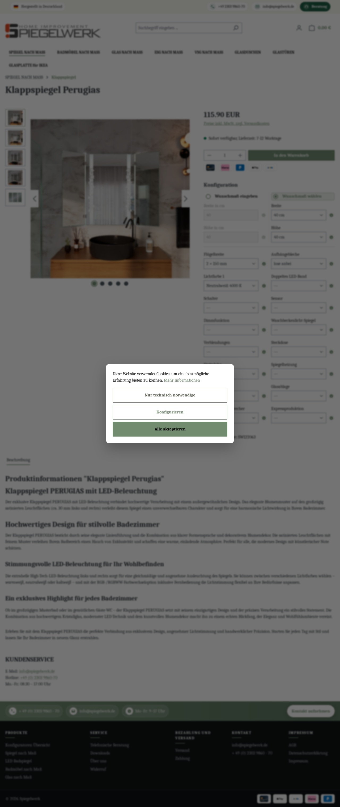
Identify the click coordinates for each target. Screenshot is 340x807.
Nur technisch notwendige (170, 395)
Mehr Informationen (182, 380)
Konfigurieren (170, 412)
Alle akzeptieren (170, 429)
